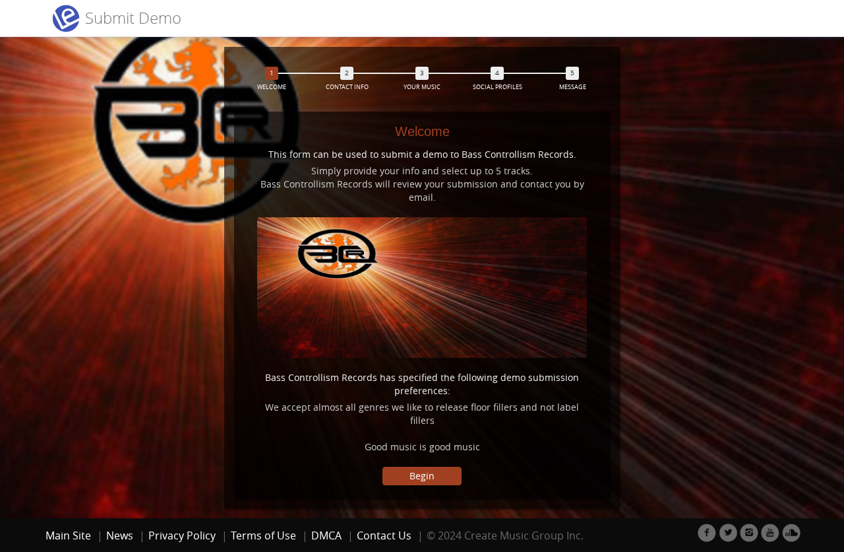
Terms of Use (263, 535)
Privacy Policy (182, 535)
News (119, 535)
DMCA (326, 535)
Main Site (68, 535)
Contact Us (384, 535)
